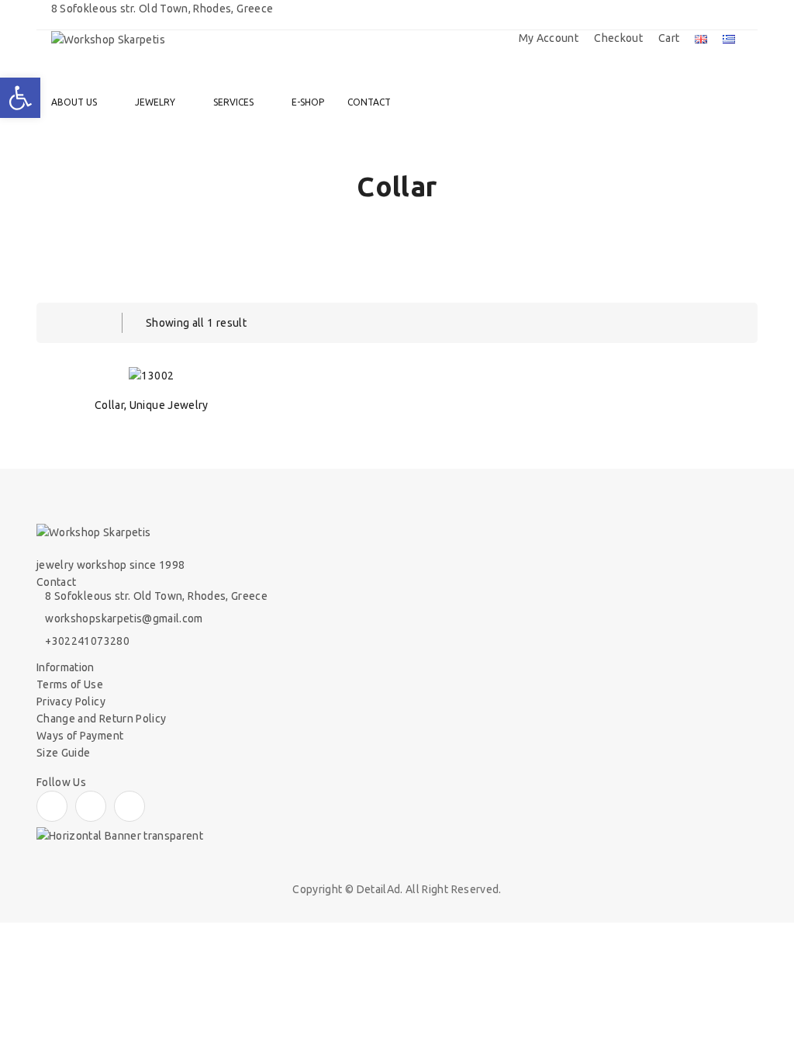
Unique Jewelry (169, 405)
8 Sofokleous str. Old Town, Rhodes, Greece (156, 596)
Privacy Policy (70, 701)
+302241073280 (87, 641)
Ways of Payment (79, 735)
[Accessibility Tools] (20, 98)
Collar (109, 405)
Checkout (618, 38)
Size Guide (63, 753)
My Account (549, 38)
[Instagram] (90, 806)
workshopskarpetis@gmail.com (123, 618)
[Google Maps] (129, 806)
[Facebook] (51, 806)
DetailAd (379, 889)
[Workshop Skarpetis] (108, 39)
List (90, 323)
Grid (59, 323)
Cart (668, 38)
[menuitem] (81, 102)
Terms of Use (69, 684)
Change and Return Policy (101, 718)
